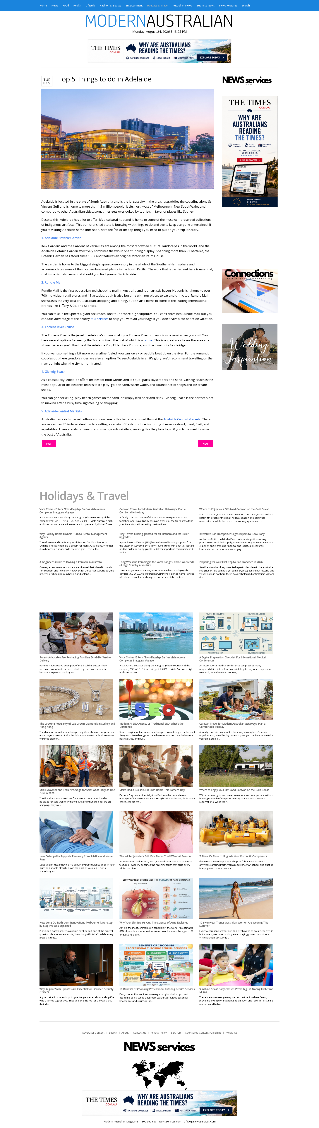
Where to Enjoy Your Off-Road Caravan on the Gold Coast (234, 509)
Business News (205, 5)
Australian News (182, 5)
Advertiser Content (93, 1032)
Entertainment (134, 5)
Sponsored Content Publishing (203, 1032)
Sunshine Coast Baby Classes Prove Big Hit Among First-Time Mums (236, 990)
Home (43, 5)
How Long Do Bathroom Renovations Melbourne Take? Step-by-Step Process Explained (77, 924)
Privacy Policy (158, 1032)
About (125, 1032)
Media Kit (231, 1032)
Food (66, 5)
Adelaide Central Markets (181, 419)
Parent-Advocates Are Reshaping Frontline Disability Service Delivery (75, 659)
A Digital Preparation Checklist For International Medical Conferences (232, 659)
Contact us (139, 1032)
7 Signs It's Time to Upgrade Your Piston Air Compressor (233, 856)
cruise (148, 340)
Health (77, 5)
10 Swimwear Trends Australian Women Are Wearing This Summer (233, 924)
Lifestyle (90, 5)
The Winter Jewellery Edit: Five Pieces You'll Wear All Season (155, 856)
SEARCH (176, 1032)
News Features (228, 5)
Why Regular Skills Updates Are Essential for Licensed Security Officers (76, 990)
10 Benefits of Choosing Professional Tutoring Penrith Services (157, 989)
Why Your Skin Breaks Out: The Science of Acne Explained (153, 922)
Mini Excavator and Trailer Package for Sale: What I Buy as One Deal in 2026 (77, 791)
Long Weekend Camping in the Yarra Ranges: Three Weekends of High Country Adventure (156, 563)
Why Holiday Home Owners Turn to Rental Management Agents (73, 535)
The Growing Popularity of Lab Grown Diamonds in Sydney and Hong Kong (77, 725)
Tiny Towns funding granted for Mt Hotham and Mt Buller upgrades (153, 535)
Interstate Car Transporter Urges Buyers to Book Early (232, 534)
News (54, 5)
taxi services (99, 319)
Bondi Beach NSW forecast (249, 258)
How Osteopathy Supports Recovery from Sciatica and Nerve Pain (76, 857)
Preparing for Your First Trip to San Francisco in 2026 (231, 562)
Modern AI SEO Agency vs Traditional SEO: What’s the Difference (151, 725)
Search (246, 5)
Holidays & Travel (157, 5)
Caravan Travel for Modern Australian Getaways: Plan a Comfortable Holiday (152, 510)
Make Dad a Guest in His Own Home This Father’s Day (152, 790)
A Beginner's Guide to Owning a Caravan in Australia (71, 562)
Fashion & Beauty (110, 5)
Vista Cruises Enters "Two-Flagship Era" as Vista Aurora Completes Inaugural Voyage (72, 510)
